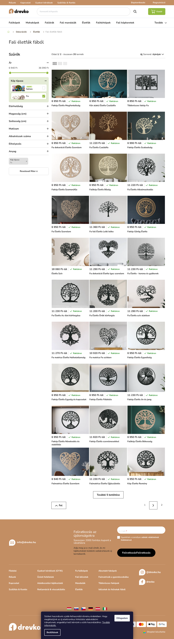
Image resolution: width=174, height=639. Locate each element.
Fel (60, 505)
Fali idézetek (81, 577)
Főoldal (13, 570)
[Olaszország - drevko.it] (105, 608)
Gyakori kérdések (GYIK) (50, 570)
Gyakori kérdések (44, 2)
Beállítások (52, 632)
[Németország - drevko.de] (90, 608)
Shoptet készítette (156, 631)
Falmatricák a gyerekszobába (113, 577)
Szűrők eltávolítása (29, 171)
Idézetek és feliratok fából (111, 589)
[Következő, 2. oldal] (153, 505)
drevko (150, 582)
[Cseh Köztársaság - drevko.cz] (83, 608)
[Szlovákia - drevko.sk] (76, 608)
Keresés (135, 11)
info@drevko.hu (26, 542)
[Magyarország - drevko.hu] (69, 608)
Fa (29, 96)
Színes (29, 88)
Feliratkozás (143, 552)
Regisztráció (159, 2)
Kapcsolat (25, 2)
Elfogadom (122, 618)
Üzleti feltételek (45, 577)
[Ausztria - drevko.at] (98, 608)
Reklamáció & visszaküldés (51, 589)
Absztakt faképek (107, 570)
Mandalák (80, 583)
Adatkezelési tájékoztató (50, 583)
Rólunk (12, 2)
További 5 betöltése (108, 494)
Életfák (79, 589)
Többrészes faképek (108, 583)
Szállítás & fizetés (66, 2)
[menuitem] (14, 22)
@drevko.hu (153, 572)
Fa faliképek (81, 570)
